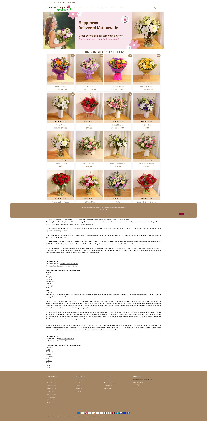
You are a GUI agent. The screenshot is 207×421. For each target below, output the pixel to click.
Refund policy (77, 415)
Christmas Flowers (52, 394)
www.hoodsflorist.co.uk (66, 338)
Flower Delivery (80, 380)
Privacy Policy (108, 388)
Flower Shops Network (56, 415)
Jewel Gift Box (60, 86)
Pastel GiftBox (89, 86)
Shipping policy (93, 415)
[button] (79, 8)
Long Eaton (49, 356)
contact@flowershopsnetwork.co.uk (142, 379)
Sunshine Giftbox (146, 86)
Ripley (48, 365)
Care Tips (78, 382)
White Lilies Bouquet (118, 163)
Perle (118, 202)
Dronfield (49, 360)
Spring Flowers (51, 382)
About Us (106, 380)
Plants (48, 402)
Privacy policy (85, 415)
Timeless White (60, 163)
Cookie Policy (108, 385)
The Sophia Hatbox (89, 163)
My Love (89, 125)
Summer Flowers (51, 385)
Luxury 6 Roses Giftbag (146, 202)
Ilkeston (48, 354)
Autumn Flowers (51, 388)
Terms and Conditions (67, 415)
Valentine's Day (51, 397)
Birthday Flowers (51, 380)
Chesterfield (49, 347)
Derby (48, 349)
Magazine (78, 391)
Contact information (102, 415)
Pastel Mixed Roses (146, 163)
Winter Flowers (51, 391)
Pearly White (61, 125)
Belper (48, 358)
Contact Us (79, 385)
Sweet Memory (118, 125)
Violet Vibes (146, 125)
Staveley (48, 367)
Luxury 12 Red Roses (60, 202)
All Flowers (79, 388)
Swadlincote (50, 352)
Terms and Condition (110, 382)
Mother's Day (50, 400)
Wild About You (89, 202)
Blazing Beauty (118, 86)
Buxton (48, 363)
